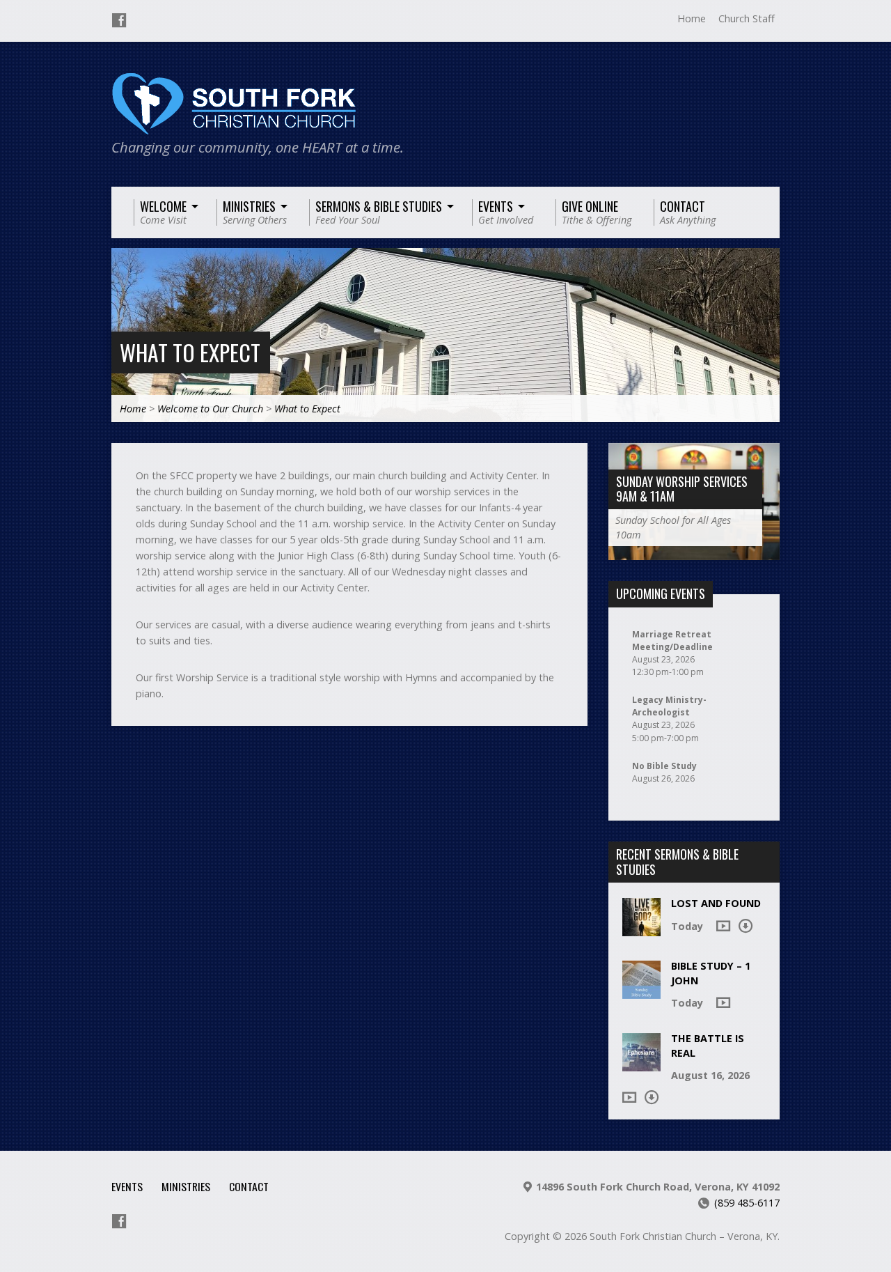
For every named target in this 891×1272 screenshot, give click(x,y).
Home (691, 18)
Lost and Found (716, 903)
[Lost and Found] (641, 929)
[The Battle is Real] (641, 1064)
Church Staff (746, 18)
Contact (249, 1186)
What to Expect (190, 352)
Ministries (185, 1186)
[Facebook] (119, 20)
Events (127, 1186)
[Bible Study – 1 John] (641, 991)
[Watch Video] (723, 926)
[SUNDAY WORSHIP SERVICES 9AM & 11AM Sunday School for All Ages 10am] (694, 552)
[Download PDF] (745, 926)
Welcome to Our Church (210, 408)
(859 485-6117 (747, 1202)
